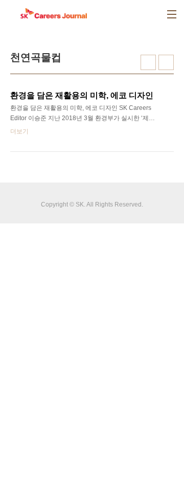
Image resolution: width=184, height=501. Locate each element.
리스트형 (166, 62)
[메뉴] (171, 14)
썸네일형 (148, 62)
